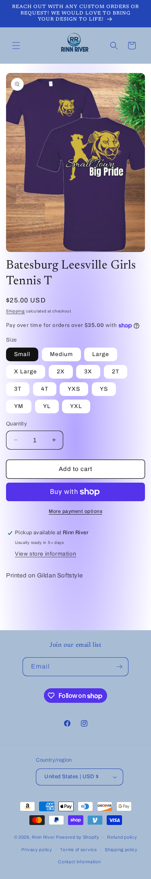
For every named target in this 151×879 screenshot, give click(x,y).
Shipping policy (121, 849)
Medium (61, 354)
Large (100, 354)
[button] (16, 45)
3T (17, 389)
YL (47, 406)
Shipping (15, 311)
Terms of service (78, 849)
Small (22, 354)
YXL (76, 406)
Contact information (79, 861)
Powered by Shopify (77, 837)
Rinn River (44, 837)
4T (44, 389)
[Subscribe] (119, 666)
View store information (45, 554)
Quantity (16, 424)
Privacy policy (36, 849)
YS (104, 389)
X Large (25, 372)
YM (18, 406)
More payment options (75, 511)
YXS (74, 389)
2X (61, 372)
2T (115, 372)
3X (88, 372)
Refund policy (122, 837)
